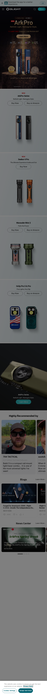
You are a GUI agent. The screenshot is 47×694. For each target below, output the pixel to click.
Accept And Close (26, 690)
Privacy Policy (28, 686)
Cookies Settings (9, 690)
